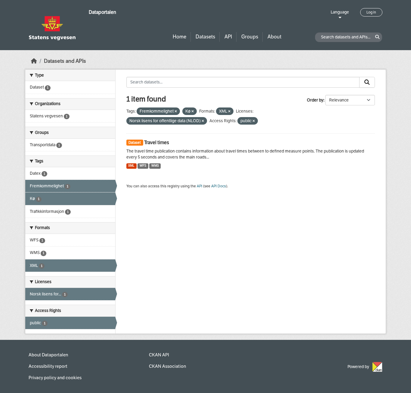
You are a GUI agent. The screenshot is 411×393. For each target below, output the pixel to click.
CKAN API (159, 355)
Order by (315, 100)
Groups (249, 37)
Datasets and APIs (65, 61)
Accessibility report (48, 366)
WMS (155, 166)
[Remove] (176, 111)
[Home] (34, 61)
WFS (143, 166)
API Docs (218, 186)
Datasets (205, 37)
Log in (371, 12)
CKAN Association (167, 366)
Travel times (156, 142)
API (228, 37)
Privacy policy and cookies (55, 377)
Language (340, 12)
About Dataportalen (48, 355)
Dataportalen (102, 12)
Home (179, 37)
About (274, 37)
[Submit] (367, 82)
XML (131, 166)
